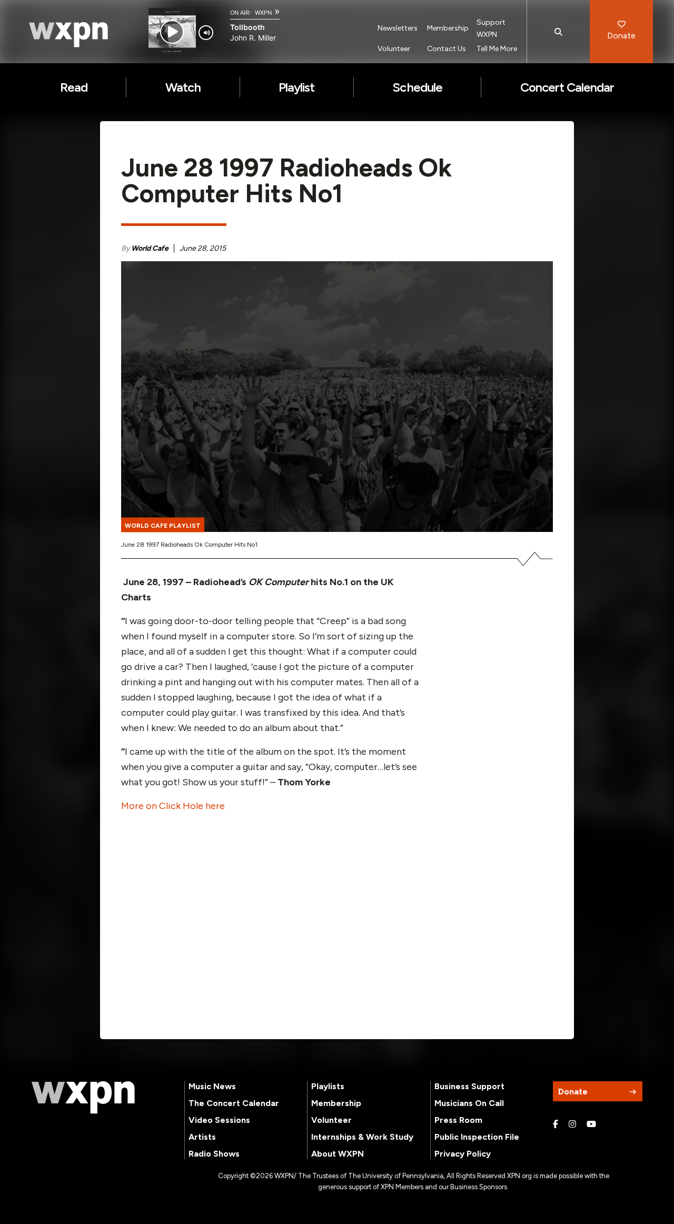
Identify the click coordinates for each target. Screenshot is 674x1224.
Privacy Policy (462, 1154)
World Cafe (149, 248)
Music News (212, 1086)
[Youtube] (591, 1124)
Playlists (327, 1086)
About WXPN (337, 1154)
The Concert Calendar (234, 1103)
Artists (202, 1137)
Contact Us (446, 48)
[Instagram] (572, 1124)
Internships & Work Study (362, 1137)
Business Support (469, 1086)
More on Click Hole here (173, 806)
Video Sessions (219, 1120)
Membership (448, 28)
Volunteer (394, 48)
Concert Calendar (567, 87)
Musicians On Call (469, 1103)
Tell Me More (497, 48)
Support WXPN (491, 28)
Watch (183, 87)
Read (73, 87)
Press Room (458, 1120)
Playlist (296, 87)
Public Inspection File (476, 1137)
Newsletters (398, 28)
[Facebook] (555, 1124)
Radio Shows (214, 1154)
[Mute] (206, 32)
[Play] (172, 32)
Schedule (417, 87)
